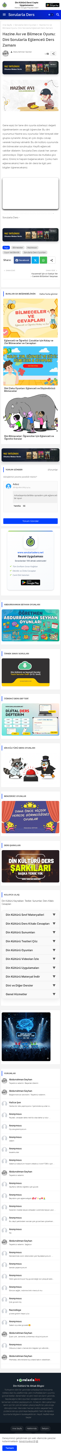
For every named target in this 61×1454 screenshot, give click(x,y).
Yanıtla (17, 506)
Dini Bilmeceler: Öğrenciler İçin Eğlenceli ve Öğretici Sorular (29, 437)
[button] (51, 14)
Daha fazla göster (49, 294)
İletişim (45, 1428)
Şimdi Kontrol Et (27, 1441)
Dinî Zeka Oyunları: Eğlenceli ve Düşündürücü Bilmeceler (29, 389)
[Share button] (51, 260)
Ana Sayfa (7, 25)
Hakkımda (32, 1428)
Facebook (24, 260)
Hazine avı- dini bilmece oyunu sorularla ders (27, 213)
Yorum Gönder (31, 521)
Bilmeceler (18, 247)
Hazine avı (32, 247)
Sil (24, 506)
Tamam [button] (9, 1448)
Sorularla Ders (21, 14)
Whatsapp (43, 260)
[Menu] (4, 15)
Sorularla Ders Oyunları (26, 25)
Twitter (35, 260)
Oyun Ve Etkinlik (11, 252)
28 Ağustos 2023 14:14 (21, 487)
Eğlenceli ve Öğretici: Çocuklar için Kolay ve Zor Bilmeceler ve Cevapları (28, 341)
